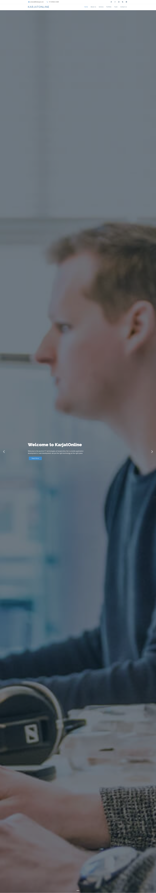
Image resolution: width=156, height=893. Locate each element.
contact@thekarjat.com (37, 2)
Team (116, 7)
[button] (4, 451)
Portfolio (108, 7)
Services (101, 7)
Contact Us (123, 7)
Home (86, 7)
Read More (35, 458)
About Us (93, 7)
